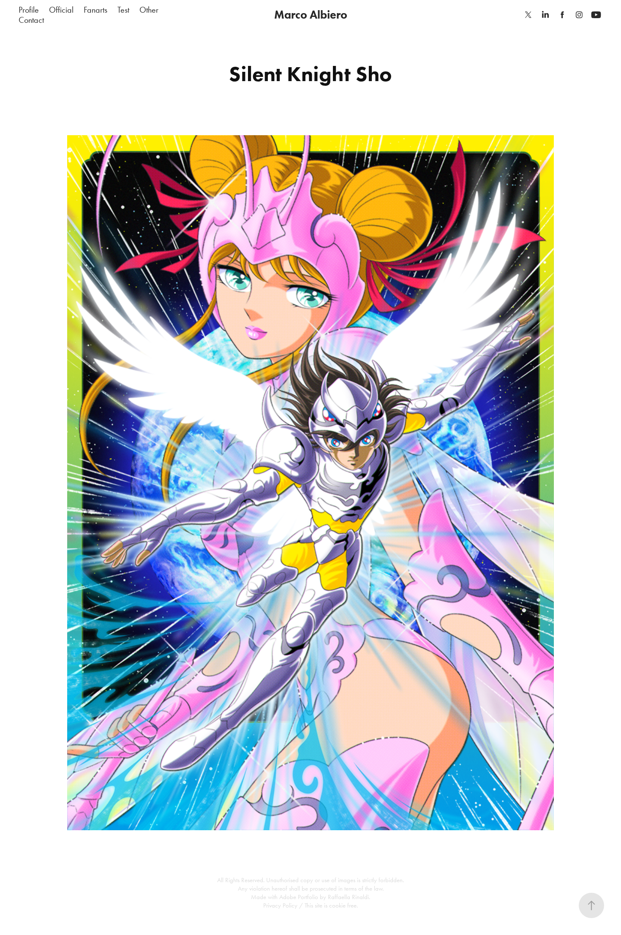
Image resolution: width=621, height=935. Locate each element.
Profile (29, 10)
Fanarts (95, 10)
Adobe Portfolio (298, 897)
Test (123, 10)
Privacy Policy (280, 905)
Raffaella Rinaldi (348, 897)
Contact (31, 20)
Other (148, 10)
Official (61, 10)
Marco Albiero (310, 15)
